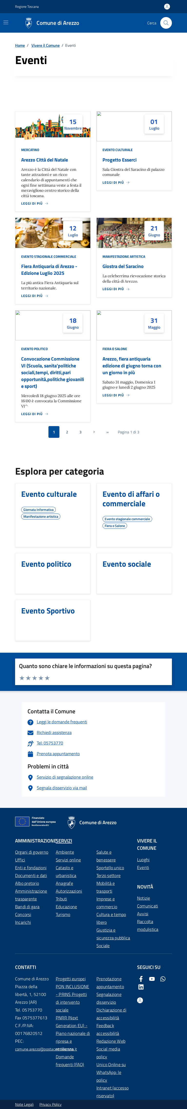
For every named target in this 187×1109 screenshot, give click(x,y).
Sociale (103, 945)
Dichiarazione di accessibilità (111, 1014)
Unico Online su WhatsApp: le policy (111, 1072)
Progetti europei (71, 978)
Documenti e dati (31, 875)
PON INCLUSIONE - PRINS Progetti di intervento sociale (72, 998)
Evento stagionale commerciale (48, 256)
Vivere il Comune (45, 45)
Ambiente (65, 852)
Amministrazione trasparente (31, 895)
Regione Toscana (27, 6)
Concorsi (23, 914)
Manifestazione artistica (124, 256)
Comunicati (147, 906)
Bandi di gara (27, 906)
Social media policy (108, 1053)
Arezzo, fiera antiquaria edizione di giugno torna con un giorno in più (132, 365)
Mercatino (30, 149)
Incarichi (23, 922)
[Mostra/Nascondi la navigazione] (6, 22)
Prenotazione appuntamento (110, 982)
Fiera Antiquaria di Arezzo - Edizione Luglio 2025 (49, 270)
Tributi (61, 899)
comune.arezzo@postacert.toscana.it (46, 1049)
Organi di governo (31, 852)
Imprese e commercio (106, 903)
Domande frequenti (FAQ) (70, 1060)
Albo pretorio (27, 883)
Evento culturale (118, 149)
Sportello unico (110, 867)
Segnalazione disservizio (109, 998)
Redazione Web (110, 1041)
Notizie (143, 898)
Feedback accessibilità (107, 1029)
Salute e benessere (106, 856)
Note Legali (24, 1104)
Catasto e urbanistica (66, 871)
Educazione (66, 906)
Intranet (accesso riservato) (112, 1092)
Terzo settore (108, 875)
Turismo (63, 914)
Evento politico (34, 348)
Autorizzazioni (69, 891)
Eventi (143, 867)
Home (20, 45)
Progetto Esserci (120, 159)
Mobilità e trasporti (105, 887)
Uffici (20, 860)
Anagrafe (64, 883)
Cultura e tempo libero (111, 918)
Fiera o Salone (115, 348)
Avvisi (142, 913)
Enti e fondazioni (31, 867)
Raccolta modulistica (148, 925)
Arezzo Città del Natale (44, 159)
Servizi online (68, 860)
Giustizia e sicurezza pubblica (113, 934)
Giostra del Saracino (123, 266)
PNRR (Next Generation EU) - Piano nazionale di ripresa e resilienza (73, 1033)
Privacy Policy (50, 1104)
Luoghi (143, 859)
